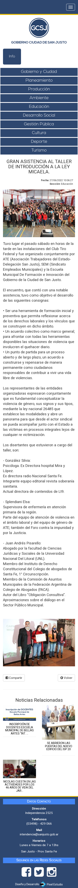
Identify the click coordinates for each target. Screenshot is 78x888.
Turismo (39, 150)
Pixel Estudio (54, 884)
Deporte (39, 142)
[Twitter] (40, 873)
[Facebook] (28, 873)
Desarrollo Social (39, 115)
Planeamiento (39, 80)
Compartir (15, 678)
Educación (39, 107)
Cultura (39, 133)
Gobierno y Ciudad (39, 72)
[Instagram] (51, 873)
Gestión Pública (39, 124)
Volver (67, 678)
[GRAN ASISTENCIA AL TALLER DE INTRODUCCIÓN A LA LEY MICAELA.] (39, 642)
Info (12, 56)
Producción (39, 89)
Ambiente (39, 98)
